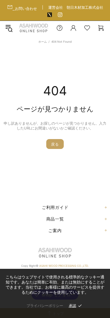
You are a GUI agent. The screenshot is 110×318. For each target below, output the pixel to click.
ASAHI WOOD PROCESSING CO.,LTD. (64, 265)
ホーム (42, 41)
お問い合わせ (26, 8)
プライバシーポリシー (45, 305)
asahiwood (33, 27)
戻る (55, 144)
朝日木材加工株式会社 (85, 7)
